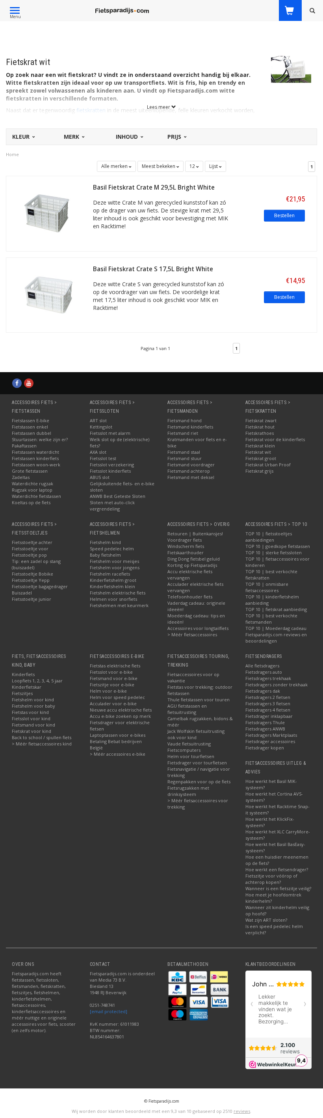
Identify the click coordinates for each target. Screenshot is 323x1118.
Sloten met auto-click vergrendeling (112, 505)
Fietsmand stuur (184, 458)
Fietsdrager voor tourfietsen (197, 763)
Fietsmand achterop (188, 471)
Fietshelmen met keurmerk (119, 605)
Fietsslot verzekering (112, 465)
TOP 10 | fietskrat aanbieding (276, 609)
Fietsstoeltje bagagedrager (40, 586)
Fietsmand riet (182, 433)
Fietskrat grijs (259, 471)
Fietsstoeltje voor (30, 549)
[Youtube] (29, 383)
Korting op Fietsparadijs (192, 565)
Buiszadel (22, 593)
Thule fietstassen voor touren (198, 699)
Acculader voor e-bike (113, 703)
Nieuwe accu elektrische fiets (121, 710)
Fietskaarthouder (185, 552)
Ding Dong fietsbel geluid (193, 559)
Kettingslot (101, 427)
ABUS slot (100, 477)
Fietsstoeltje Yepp (31, 580)
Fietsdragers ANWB (265, 729)
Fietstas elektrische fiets (115, 666)
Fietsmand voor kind (33, 725)
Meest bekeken (159, 166)
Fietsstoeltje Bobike (32, 574)
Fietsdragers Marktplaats (271, 735)
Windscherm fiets (185, 546)
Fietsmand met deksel (190, 477)
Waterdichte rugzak (32, 483)
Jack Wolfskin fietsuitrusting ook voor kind (196, 734)
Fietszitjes (22, 693)
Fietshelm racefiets (110, 574)
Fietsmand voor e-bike (113, 678)
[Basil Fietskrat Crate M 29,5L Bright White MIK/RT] (49, 213)
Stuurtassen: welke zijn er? (40, 439)
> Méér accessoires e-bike (117, 754)
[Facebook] (17, 383)
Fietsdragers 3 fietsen (267, 703)
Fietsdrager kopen (264, 748)
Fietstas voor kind (30, 712)
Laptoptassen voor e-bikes (117, 735)
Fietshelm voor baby (33, 706)
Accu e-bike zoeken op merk (120, 716)
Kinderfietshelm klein (112, 586)
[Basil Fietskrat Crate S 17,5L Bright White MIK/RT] (49, 294)
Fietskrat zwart (261, 420)
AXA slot (98, 452)
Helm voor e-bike (108, 691)
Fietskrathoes (259, 433)
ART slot (98, 420)
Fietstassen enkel (30, 427)
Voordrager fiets (184, 540)
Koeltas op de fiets (31, 502)
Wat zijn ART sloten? (266, 920)
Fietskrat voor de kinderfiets (275, 439)
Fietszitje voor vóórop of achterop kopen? (271, 879)
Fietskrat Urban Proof (268, 465)
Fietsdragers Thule (265, 722)
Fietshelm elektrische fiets (117, 593)
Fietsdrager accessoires (270, 741)
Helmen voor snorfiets (113, 599)
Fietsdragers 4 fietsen (267, 710)
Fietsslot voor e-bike (111, 672)
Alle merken (115, 166)
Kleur (21, 136)
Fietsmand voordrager (191, 465)
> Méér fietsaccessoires (192, 634)
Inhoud (127, 136)
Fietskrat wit (258, 452)
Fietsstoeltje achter (32, 542)
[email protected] (108, 1011)
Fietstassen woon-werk (36, 465)
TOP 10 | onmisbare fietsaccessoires (266, 587)
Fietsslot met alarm (110, 433)
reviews (242, 1111)
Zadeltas (21, 477)
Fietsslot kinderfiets (110, 471)
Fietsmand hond (184, 420)
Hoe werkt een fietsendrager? (276, 869)
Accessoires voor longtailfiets (197, 628)
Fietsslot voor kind (31, 718)
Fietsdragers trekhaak (268, 678)
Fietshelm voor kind (33, 699)
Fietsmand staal (183, 452)
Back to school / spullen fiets (41, 737)
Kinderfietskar (26, 687)
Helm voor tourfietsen (190, 756)
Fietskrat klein (260, 446)
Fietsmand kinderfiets (190, 427)
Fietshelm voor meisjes (114, 561)
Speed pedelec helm (112, 549)
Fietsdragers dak (262, 691)
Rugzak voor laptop (32, 490)
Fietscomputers (183, 750)
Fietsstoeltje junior (31, 599)
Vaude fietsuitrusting (189, 744)
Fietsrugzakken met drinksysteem (188, 791)
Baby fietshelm (105, 555)
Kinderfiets (23, 674)
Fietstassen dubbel (31, 433)
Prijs (175, 136)
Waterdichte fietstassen (36, 496)
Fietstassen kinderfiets (35, 458)
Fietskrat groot (260, 458)
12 (192, 166)
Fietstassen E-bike (30, 420)
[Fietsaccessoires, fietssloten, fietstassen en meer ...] (122, 10)
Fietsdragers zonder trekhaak (276, 685)
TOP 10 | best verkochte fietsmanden (271, 619)
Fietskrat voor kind (31, 731)
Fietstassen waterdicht (35, 452)
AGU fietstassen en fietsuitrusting (187, 709)
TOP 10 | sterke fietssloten (273, 552)
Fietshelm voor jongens (114, 567)
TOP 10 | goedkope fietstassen (277, 546)
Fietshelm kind (105, 542)
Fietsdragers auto (263, 672)
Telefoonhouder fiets (189, 597)
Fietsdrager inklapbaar (269, 716)
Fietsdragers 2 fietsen (267, 697)
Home (12, 154)
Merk (72, 136)
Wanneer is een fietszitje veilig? (278, 888)
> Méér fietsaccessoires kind (42, 744)
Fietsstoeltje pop (29, 555)
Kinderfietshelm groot (113, 580)
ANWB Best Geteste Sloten (117, 496)
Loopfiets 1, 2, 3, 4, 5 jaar (37, 681)
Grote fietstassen (30, 471)
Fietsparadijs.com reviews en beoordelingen (276, 638)
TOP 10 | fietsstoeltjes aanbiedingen (268, 537)
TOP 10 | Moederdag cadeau (275, 628)
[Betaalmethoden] (177, 976)
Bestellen (284, 215)
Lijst (214, 166)
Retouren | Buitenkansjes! (195, 534)
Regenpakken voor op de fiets (198, 781)
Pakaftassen (24, 446)
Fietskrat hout (260, 427)
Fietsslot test (103, 458)
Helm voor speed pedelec (117, 697)
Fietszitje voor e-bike (112, 685)
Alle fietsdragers (262, 666)
